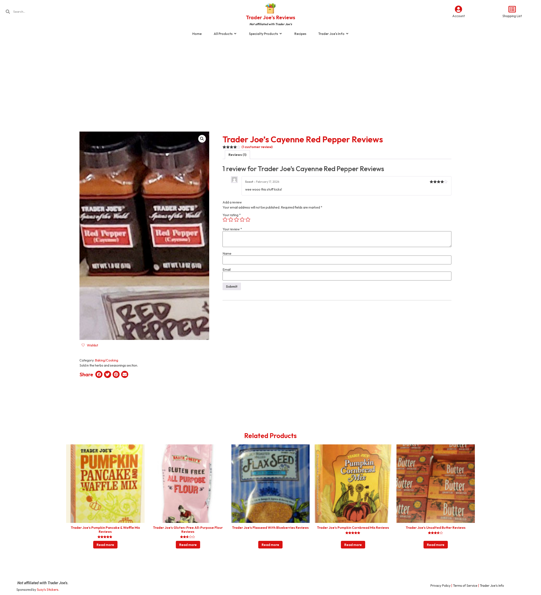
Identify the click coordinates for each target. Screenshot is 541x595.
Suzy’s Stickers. (48, 589)
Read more (105, 545)
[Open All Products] (235, 33)
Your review (232, 229)
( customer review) (257, 147)
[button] (202, 139)
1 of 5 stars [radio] (225, 219)
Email (227, 269)
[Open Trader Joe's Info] (347, 33)
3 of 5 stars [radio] (236, 219)
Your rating (232, 215)
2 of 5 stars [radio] (230, 219)
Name (227, 253)
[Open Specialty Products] (280, 33)
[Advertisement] (270, 72)
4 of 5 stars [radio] (242, 219)
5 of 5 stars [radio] (247, 219)
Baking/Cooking (106, 360)
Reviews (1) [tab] (237, 155)
